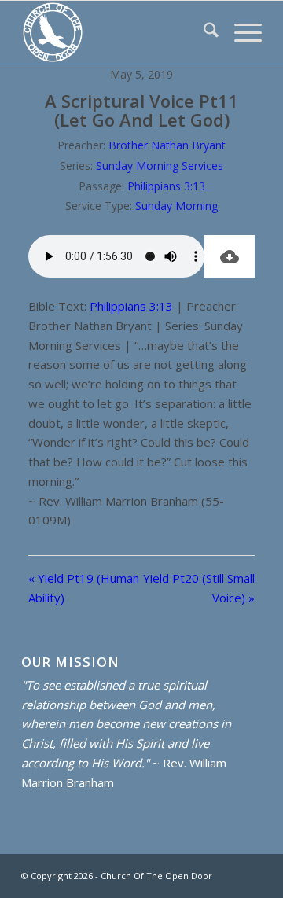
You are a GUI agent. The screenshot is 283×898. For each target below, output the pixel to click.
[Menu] (240, 32)
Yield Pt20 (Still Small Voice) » (199, 587)
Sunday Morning (176, 205)
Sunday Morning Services (159, 165)
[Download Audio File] (229, 256)
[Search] (203, 32)
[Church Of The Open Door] (117, 32)
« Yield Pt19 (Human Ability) (83, 587)
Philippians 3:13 (166, 185)
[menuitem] (203, 32)
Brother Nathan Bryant (167, 145)
